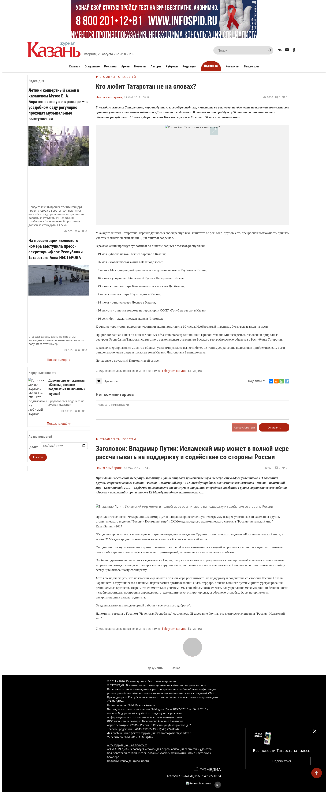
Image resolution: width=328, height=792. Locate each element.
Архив (125, 66)
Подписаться (282, 761)
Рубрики (172, 66)
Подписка (211, 66)
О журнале (92, 66)
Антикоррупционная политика (127, 745)
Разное (175, 668)
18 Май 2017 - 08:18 (137, 97)
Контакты (233, 66)
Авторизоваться (244, 427)
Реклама (110, 66)
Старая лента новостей (117, 77)
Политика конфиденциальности (128, 761)
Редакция (189, 66)
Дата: (33, 447)
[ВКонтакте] (271, 381)
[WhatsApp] (281, 381)
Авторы (156, 66)
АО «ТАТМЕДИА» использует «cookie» (131, 749)
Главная (74, 66)
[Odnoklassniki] (294, 50)
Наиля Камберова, (109, 97)
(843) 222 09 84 (211, 776)
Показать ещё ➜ (59, 360)
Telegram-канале (174, 371)
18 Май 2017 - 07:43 (137, 468)
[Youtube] (287, 50)
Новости (140, 66)
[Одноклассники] (276, 381)
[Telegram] (287, 381)
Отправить (274, 427)
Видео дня (251, 66)
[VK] (279, 50)
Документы (155, 668)
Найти (38, 457)
